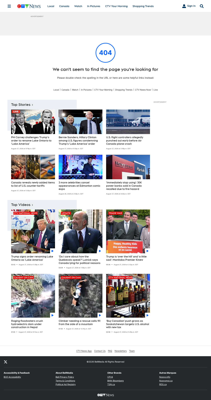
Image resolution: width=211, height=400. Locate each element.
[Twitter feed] (5, 362)
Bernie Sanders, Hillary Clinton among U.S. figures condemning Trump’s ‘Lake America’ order (78, 140)
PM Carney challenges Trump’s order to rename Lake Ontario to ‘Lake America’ (31, 140)
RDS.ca (163, 384)
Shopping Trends (143, 6)
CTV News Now (143, 89)
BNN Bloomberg (115, 380)
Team (132, 351)
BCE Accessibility (12, 377)
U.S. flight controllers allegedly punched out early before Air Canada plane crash (124, 140)
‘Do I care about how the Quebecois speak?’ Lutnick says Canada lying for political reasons (79, 260)
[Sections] (9, 6)
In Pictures (93, 6)
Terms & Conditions (65, 380)
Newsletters (121, 351)
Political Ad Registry (66, 384)
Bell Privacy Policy (65, 377)
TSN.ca (111, 384)
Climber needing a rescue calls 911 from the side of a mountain (79, 322)
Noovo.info (164, 377)
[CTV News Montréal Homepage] (29, 6)
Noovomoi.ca (166, 380)
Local (50, 6)
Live (156, 89)
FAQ (110, 351)
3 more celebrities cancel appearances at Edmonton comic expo (79, 186)
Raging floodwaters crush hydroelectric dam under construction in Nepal (27, 324)
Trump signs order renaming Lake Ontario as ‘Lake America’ (32, 258)
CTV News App (84, 351)
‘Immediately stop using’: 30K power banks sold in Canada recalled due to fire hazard (124, 186)
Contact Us (100, 351)
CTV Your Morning (116, 6)
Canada (64, 6)
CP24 (110, 377)
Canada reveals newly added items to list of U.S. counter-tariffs (33, 184)
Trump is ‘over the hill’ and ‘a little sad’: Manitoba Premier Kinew (126, 258)
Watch (78, 6)
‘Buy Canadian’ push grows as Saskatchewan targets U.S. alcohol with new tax (127, 324)
